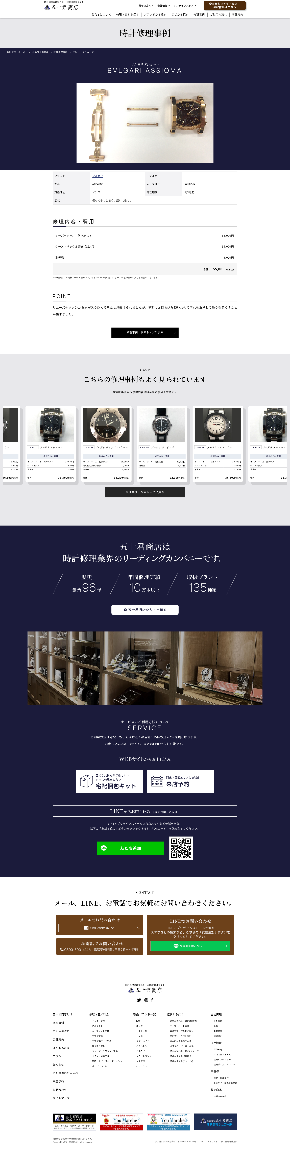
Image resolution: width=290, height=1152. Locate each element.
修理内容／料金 (99, 1014)
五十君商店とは (62, 1014)
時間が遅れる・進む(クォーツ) (185, 1051)
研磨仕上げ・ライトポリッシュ (107, 1061)
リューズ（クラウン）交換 (105, 1051)
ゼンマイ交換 (98, 1020)
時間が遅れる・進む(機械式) (184, 1020)
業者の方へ (145, 5)
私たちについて (101, 14)
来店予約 (58, 1081)
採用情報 (216, 1043)
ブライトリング (143, 1056)
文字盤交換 (97, 1036)
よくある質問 (61, 1048)
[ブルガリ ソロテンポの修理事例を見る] (117, 444)
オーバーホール (99, 1066)
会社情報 (162, 5)
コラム (57, 1056)
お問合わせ (60, 1090)
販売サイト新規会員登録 (225, 1082)
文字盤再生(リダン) (101, 1041)
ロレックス (141, 1066)
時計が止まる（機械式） (182, 1056)
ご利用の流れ (218, 14)
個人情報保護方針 (229, 1141)
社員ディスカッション (224, 1064)
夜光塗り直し (98, 1046)
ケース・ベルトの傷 (179, 1025)
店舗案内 (237, 14)
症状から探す (180, 14)
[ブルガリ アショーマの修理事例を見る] (228, 444)
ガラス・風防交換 (100, 1056)
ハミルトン (141, 1046)
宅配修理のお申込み (65, 1073)
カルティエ (141, 1030)
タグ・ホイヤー (143, 1041)
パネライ (140, 1051)
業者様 (215, 1071)
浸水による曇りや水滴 (180, 1041)
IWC (138, 1020)
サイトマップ (61, 1098)
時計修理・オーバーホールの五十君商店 (28, 52)
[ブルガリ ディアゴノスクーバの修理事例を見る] (61, 444)
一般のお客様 (220, 1096)
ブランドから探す (155, 14)
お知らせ (58, 1064)
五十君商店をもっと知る (147, 609)
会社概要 (218, 1020)
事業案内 (218, 1030)
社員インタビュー (222, 1059)
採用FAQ (218, 1049)
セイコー (140, 1036)
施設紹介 (218, 1036)
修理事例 (199, 14)
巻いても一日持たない (180, 1036)
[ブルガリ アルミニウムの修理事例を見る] (172, 444)
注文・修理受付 (221, 1077)
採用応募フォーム (222, 1054)
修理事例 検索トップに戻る (145, 332)
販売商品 (216, 1090)
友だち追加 (130, 848)
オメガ (139, 1025)
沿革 (216, 1025)
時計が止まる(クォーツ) (181, 1061)
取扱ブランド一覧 (144, 1014)
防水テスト (97, 1025)
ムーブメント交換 (100, 1030)
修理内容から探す (127, 14)
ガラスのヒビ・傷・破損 (182, 1046)
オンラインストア (184, 5)
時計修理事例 (60, 52)
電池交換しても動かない (182, 1030)
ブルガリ (97, 176)
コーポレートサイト (208, 1141)
